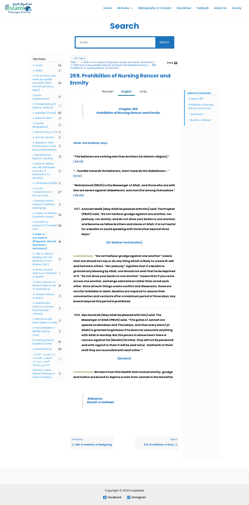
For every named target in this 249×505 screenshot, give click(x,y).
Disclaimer (184, 8)
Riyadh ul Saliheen (201, 120)
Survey (236, 8)
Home (107, 8)
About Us (220, 8)
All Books (123, 8)
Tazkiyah (202, 8)
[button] (131, 8)
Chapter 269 (196, 98)
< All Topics (79, 58)
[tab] (108, 92)
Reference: (196, 114)
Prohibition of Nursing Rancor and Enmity (201, 106)
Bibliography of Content (154, 8)
